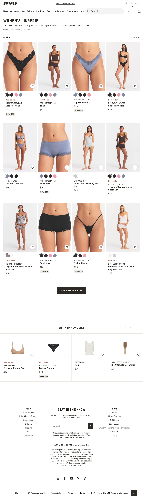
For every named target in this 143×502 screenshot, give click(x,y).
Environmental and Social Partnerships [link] (114, 428)
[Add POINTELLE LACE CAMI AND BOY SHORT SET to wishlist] (135, 247)
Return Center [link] (28, 412)
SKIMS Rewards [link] (114, 416)
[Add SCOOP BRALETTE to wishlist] (135, 86)
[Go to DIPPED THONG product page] (54, 348)
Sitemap (18, 493)
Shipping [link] (28, 428)
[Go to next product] (141, 328)
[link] (58, 478)
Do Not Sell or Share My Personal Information (109, 493)
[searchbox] (107, 11)
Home (5, 30)
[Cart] (139, 11)
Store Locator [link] (114, 424)
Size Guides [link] (28, 420)
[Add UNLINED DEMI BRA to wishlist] (32, 167)
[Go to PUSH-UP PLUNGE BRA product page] (18, 348)
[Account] (133, 11)
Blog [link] (115, 436)
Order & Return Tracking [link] (28, 416)
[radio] (7, 95)
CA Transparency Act (36, 493)
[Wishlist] (128, 11)
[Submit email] (90, 426)
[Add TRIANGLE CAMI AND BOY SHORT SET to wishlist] (135, 167)
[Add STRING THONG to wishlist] (101, 247)
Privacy (71, 493)
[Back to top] (134, 493)
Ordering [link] (28, 424)
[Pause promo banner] (126, 3)
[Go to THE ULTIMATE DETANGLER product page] (125, 348)
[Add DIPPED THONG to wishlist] (32, 86)
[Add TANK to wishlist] (67, 86)
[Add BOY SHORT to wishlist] (67, 167)
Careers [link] (114, 432)
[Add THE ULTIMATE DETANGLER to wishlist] (138, 354)
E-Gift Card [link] (114, 420)
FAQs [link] (28, 432)
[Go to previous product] (125, 328)
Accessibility (56, 493)
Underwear (15, 30)
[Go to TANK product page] (89, 348)
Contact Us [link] (28, 436)
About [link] (114, 412)
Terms (82, 493)
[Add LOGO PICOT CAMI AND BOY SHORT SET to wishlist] (32, 247)
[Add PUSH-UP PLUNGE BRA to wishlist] (31, 354)
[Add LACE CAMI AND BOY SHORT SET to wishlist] (101, 167)
